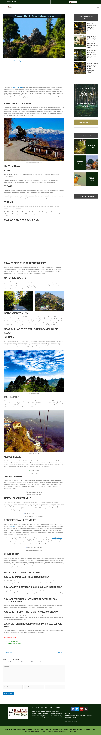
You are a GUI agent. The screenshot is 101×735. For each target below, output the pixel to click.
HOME (17, 7)
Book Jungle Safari (86, 122)
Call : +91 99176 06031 (71, 721)
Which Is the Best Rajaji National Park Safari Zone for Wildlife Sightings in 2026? (92, 67)
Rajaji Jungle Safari (18, 87)
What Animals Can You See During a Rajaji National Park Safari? (91, 54)
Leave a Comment (8, 61)
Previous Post (7, 652)
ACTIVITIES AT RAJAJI (60, 7)
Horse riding (12, 526)
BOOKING (72, 7)
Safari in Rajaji (92, 146)
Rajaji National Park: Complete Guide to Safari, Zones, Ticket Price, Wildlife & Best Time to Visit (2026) (92, 41)
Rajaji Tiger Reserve (57, 538)
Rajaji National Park (12, 641)
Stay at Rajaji (80, 163)
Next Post (61, 652)
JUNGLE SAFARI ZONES (36, 7)
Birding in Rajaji (92, 179)
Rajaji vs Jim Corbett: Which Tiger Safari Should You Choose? (91, 27)
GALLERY (48, 7)
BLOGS (81, 7)
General (16, 61)
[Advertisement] (34, 74)
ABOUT (24, 7)
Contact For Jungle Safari (14, 643)
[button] (42, 7)
